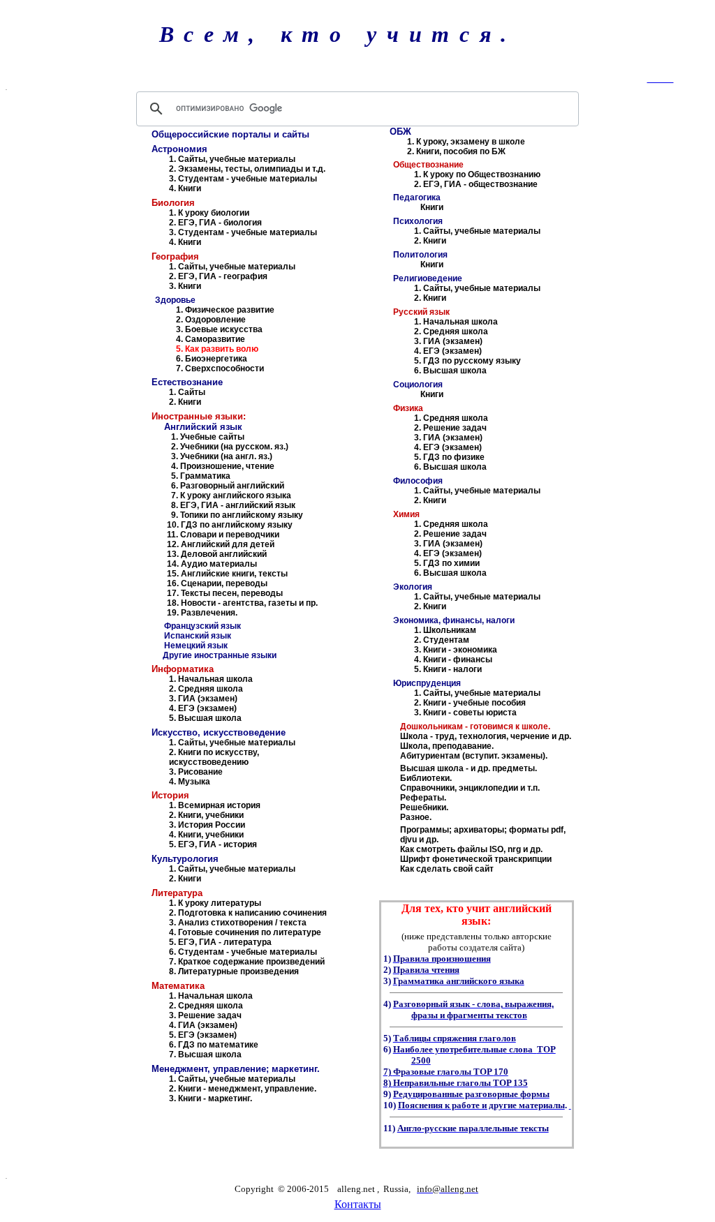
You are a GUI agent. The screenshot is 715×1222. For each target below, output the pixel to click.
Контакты (357, 1204)
